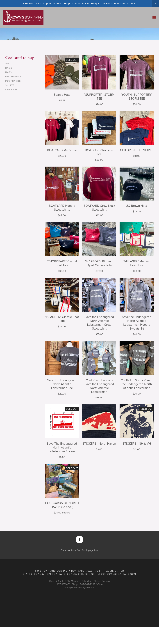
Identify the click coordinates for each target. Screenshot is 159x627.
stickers (11, 89)
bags (8, 68)
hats (8, 72)
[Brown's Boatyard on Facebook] (79, 539)
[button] (155, 3)
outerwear (13, 76)
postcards (13, 81)
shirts (9, 85)
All (7, 63)
